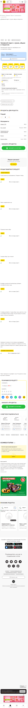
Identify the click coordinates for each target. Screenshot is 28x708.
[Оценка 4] (9, 391)
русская (3, 85)
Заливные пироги (15, 434)
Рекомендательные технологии (9, 573)
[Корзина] (22, 1)
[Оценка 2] (5, 391)
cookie (17, 691)
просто (22, 434)
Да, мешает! (13, 164)
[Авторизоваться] (25, 2)
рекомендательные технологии (8, 691)
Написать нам (14, 577)
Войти (13, 456)
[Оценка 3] (7, 391)
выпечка (8, 434)
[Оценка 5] (11, 391)
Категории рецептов (20, 573)
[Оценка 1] (2, 391)
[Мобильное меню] (1, 1)
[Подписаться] (14, 507)
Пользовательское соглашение (11, 572)
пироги (2, 434)
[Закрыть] (25, 685)
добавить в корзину (15, 148)
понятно (22, 691)
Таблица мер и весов (6, 104)
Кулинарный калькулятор (6, 101)
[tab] (4, 706)
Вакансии (19, 572)
